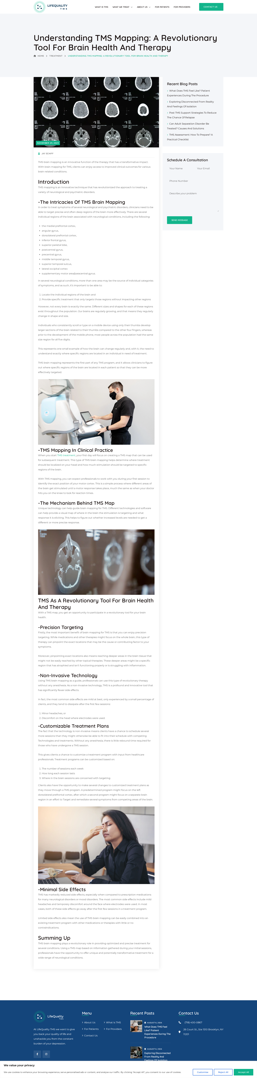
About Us (142, 7)
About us (89, 1022)
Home (41, 56)
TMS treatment (66, 455)
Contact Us (91, 1035)
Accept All (243, 1072)
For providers (182, 7)
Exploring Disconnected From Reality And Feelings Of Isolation (157, 1057)
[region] (128, 1069)
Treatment (55, 56)
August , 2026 (154, 1023)
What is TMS (101, 7)
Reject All (223, 1072)
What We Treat (121, 7)
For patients (162, 7)
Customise (202, 1072)
